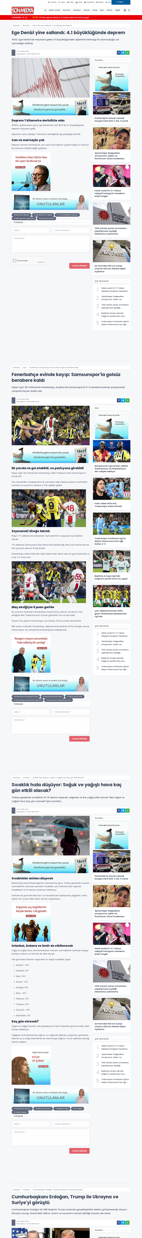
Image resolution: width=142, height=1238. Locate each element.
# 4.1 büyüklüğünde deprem (67, 215)
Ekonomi (66, 10)
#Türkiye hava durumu (22, 1109)
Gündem (77, 10)
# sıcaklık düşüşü (20, 1112)
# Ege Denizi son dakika (43, 215)
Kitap (95, 10)
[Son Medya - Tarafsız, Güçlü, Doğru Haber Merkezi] (23, 10)
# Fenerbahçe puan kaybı (52, 696)
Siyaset (86, 10)
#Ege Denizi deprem (21, 215)
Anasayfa (16, 25)
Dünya (109, 10)
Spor (102, 10)
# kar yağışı (77, 1109)
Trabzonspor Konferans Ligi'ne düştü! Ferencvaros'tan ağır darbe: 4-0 (67, 17)
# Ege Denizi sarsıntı (46, 218)
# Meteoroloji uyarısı (43, 1109)
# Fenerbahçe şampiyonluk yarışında (27, 700)
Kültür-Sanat (54, 10)
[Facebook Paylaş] (119, 53)
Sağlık (117, 10)
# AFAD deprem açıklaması (24, 218)
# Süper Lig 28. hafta (74, 696)
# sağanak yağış (62, 1109)
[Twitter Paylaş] (123, 53)
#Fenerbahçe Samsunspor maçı (26, 696)
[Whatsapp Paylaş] (127, 53)
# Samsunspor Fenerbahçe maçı (58, 700)
